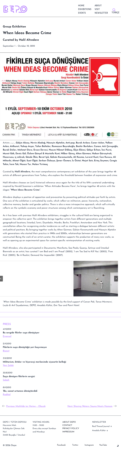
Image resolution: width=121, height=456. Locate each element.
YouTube (103, 445)
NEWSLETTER (101, 13)
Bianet (6, 351)
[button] (58, 278)
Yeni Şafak (8, 365)
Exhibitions (84, 9)
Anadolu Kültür (99, 430)
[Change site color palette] (118, 446)
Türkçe (115, 12)
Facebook (61, 445)
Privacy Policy (70, 428)
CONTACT (67, 425)
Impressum (68, 432)
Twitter (75, 445)
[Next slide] (116, 278)
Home (81, 5)
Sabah (6, 380)
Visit (97, 9)
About (98, 5)
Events (82, 13)
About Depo (69, 422)
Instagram (89, 445)
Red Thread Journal (101, 426)
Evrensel (7, 336)
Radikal (7, 395)
